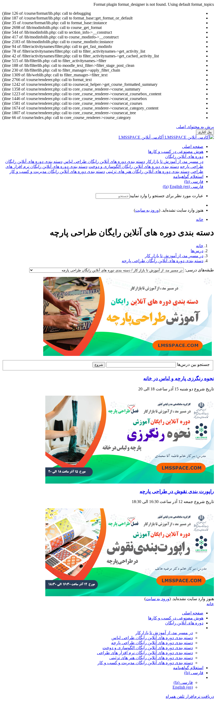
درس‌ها (197, 250)
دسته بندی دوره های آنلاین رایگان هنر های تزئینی (151, 657)
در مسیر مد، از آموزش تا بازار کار (174, 255)
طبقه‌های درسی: (199, 270)
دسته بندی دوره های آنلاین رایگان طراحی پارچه (162, 260)
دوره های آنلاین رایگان (184, 156)
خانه (199, 245)
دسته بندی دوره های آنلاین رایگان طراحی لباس (152, 637)
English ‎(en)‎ (183, 687)
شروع (99, 365)
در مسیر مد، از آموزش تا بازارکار (164, 632)
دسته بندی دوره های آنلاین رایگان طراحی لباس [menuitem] (104, 161)
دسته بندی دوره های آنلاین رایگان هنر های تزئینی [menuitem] (147, 171)
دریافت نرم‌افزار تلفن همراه (190, 696)
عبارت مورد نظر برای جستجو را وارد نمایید (166, 195)
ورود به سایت (147, 210)
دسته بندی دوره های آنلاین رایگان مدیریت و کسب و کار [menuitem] (57, 171)
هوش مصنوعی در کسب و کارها (175, 151)
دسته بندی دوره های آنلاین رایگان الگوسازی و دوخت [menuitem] (134, 166)
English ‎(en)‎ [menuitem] (180, 186)
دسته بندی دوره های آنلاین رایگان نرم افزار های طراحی (145, 652)
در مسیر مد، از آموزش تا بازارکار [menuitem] (174, 161)
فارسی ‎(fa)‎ (193, 181)
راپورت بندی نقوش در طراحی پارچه (177, 491)
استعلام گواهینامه (188, 176)
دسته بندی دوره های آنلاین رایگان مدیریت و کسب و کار (145, 662)
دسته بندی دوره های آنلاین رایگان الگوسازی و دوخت (147, 647)
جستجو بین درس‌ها (193, 364)
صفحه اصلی (192, 146)
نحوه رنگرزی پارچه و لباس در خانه (178, 378)
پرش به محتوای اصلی (195, 127)
